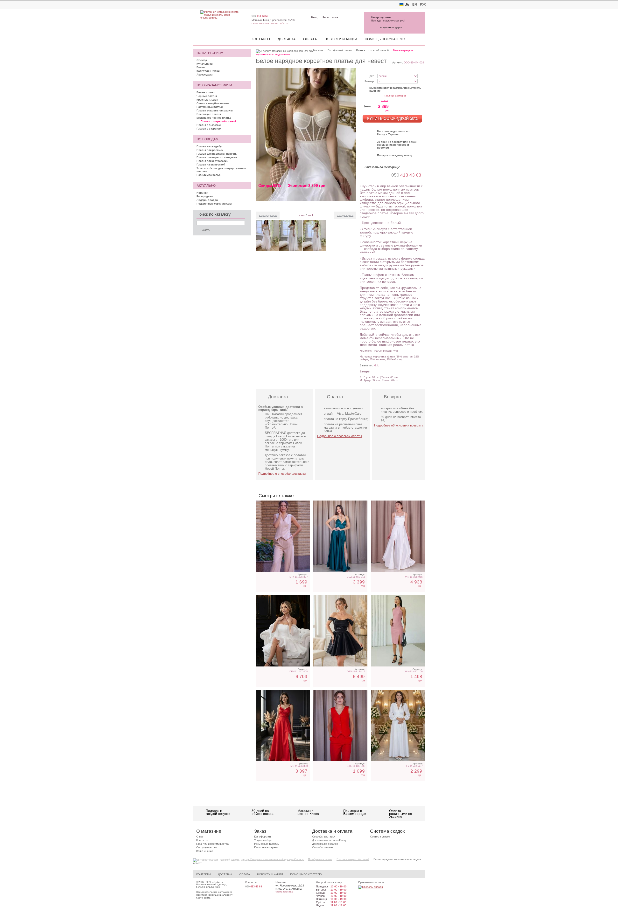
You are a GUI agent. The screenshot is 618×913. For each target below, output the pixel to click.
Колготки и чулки (208, 70)
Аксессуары (204, 74)
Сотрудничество (206, 847)
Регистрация (330, 17)
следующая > (345, 215)
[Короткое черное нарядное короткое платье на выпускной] (340, 630)
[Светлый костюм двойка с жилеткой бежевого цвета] (283, 536)
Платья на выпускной (211, 164)
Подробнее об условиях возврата (398, 425)
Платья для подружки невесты (217, 153)
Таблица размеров (395, 95)
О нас (200, 836)
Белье (201, 67)
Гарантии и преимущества (212, 843)
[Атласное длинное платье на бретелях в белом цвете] (398, 536)
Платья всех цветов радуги (215, 110)
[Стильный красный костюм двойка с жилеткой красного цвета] (340, 725)
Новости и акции (340, 39)
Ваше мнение (204, 851)
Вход (314, 17)
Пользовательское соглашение (214, 892)
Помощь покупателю (385, 39)
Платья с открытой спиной (218, 121)
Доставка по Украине (325, 843)
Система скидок (380, 836)
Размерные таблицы (266, 843)
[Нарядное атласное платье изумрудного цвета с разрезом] (340, 536)
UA (407, 5)
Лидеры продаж (207, 200)
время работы (279, 23)
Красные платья (207, 99)
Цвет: (371, 76)
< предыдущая (268, 215)
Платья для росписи (210, 150)
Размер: (369, 81)
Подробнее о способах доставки (282, 473)
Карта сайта (203, 897)
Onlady (218, 882)
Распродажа (205, 196)
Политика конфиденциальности (214, 894)
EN (414, 4)
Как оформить (263, 836)
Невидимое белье (208, 174)
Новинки (202, 192)
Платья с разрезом (209, 128)
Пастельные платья (210, 106)
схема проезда (260, 23)
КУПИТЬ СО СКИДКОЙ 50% (392, 119)
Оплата (310, 39)
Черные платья (207, 96)
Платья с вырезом (209, 125)
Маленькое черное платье (214, 117)
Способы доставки (323, 836)
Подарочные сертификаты (214, 203)
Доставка (286, 39)
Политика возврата (266, 847)
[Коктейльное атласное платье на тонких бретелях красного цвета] (283, 725)
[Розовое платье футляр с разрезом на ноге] (398, 630)
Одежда (202, 60)
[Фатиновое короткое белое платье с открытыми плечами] (283, 630)
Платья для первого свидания (217, 157)
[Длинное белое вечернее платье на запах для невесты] (398, 725)
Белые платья (206, 92)
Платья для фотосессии (212, 160)
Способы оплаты (322, 847)
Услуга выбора (263, 840)
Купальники (205, 63)
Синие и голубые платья (213, 103)
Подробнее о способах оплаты (339, 436)
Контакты (261, 39)
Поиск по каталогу (214, 214)
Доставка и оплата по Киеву (329, 840)
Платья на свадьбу (209, 146)
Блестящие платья (209, 114)
